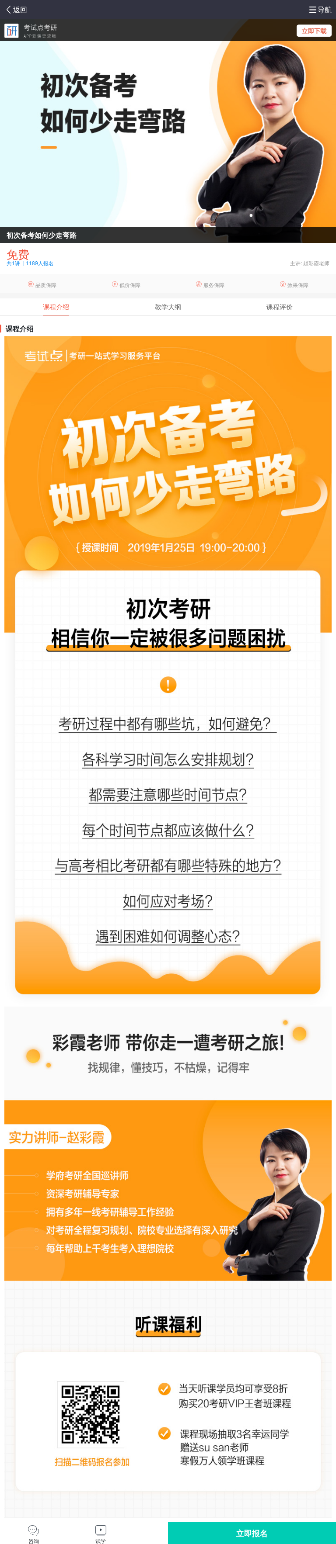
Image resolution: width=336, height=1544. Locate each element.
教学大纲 (168, 306)
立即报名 (252, 1533)
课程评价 (279, 306)
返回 (20, 9)
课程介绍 (56, 306)
